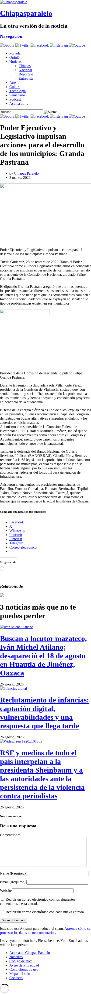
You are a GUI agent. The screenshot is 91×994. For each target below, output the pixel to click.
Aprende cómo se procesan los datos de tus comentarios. (45, 930)
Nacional (25, 70)
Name (13, 873)
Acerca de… (18, 103)
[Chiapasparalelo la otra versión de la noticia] (45, 2)
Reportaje (26, 74)
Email (12, 882)
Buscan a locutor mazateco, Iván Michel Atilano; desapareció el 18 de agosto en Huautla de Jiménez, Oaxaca (43, 655)
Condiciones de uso (23, 969)
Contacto (16, 978)
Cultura (14, 87)
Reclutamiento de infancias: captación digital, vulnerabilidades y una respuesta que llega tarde (44, 713)
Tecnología (17, 91)
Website (6, 890)
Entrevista (26, 78)
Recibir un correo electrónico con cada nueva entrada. (45, 912)
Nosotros (16, 957)
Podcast (15, 99)
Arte (12, 83)
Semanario (17, 95)
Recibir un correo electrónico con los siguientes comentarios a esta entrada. (37, 901)
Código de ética (20, 961)
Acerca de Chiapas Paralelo (29, 953)
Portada (15, 53)
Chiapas (25, 66)
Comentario (10, 835)
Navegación (11, 36)
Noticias (15, 62)
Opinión (15, 57)
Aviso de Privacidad (24, 965)
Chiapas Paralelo (26, 173)
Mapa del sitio (19, 974)
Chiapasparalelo (26, 13)
